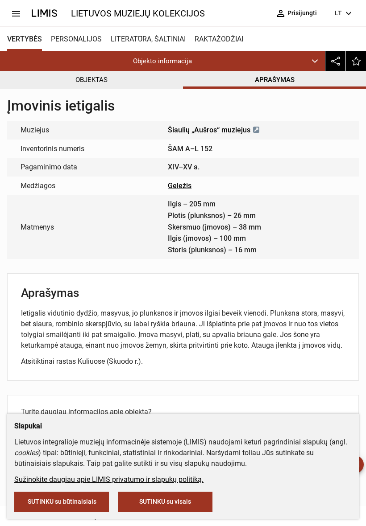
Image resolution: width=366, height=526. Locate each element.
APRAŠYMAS (275, 80)
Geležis (179, 185)
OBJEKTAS (91, 80)
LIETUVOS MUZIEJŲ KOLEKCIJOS (138, 13)
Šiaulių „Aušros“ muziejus (210, 130)
